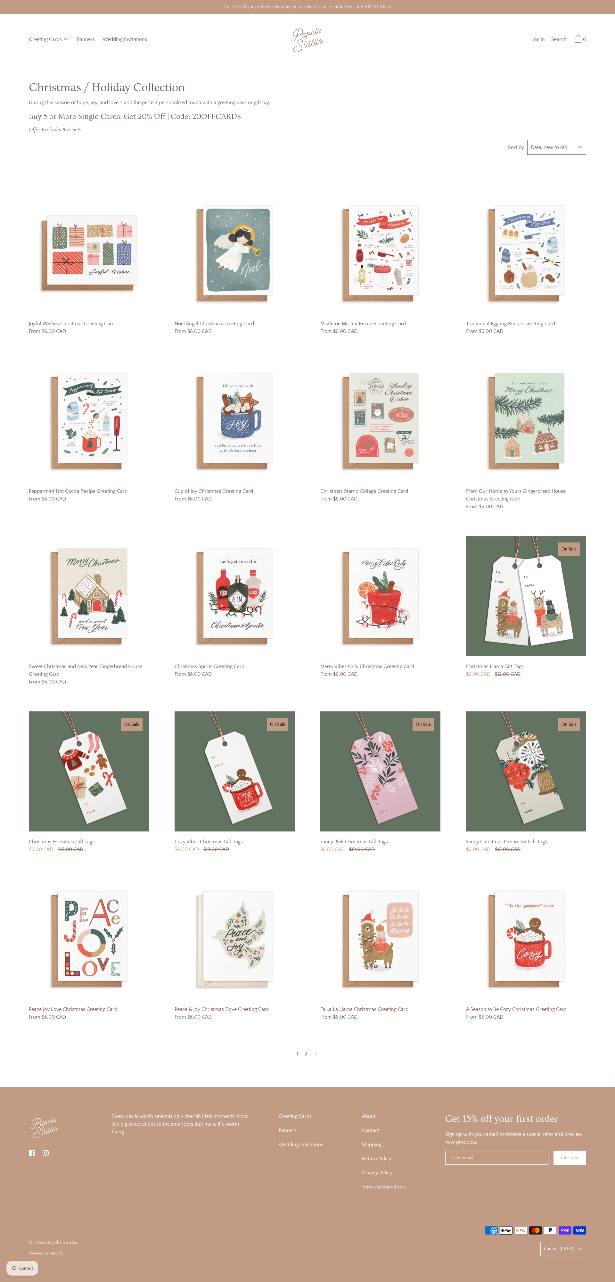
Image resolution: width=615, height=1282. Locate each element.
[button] (559, 40)
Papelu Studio (61, 1242)
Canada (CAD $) (559, 1249)
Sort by (516, 147)
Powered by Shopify (46, 1253)
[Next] (315, 1053)
